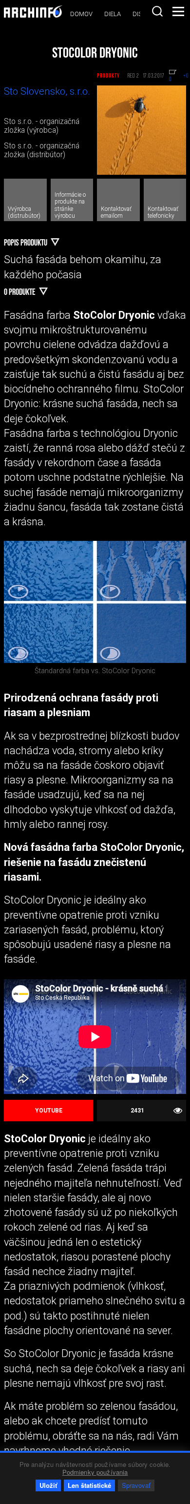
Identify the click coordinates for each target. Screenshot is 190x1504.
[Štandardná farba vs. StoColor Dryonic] (95, 601)
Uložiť (48, 1485)
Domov (81, 14)
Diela (112, 14)
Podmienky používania (95, 1472)
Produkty (108, 76)
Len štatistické (89, 1485)
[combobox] (157, 11)
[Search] (157, 11)
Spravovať (136, 1485)
